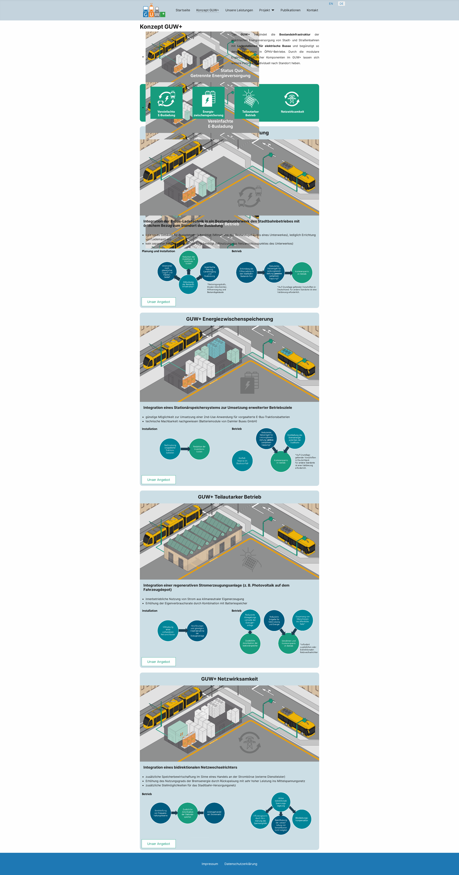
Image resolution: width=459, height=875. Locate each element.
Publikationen (291, 10)
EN (331, 3)
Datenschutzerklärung (240, 864)
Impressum (210, 864)
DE (342, 3)
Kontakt (312, 10)
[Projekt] (272, 10)
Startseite (183, 10)
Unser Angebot (158, 302)
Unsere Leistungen (239, 10)
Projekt (264, 10)
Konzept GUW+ (207, 10)
